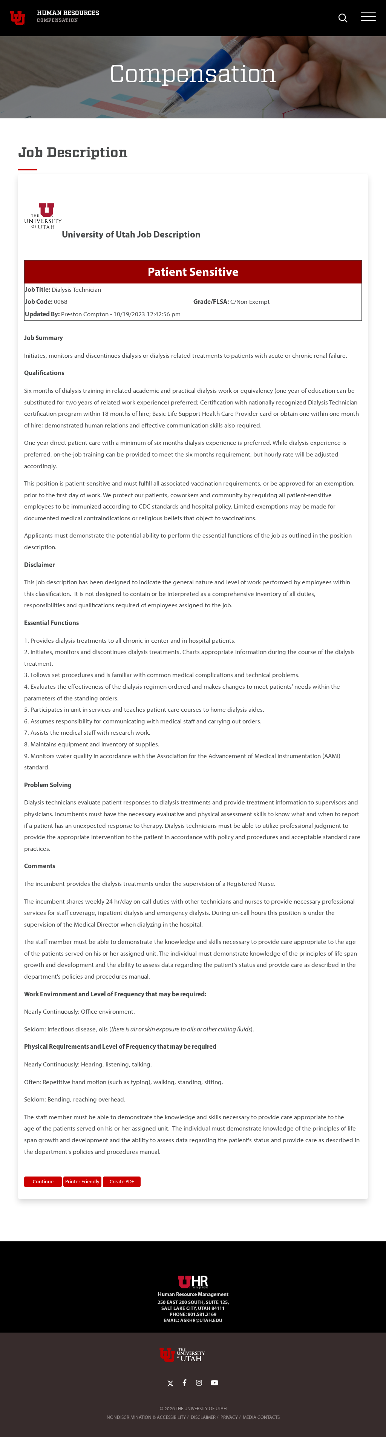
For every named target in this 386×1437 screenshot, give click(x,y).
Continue (43, 1181)
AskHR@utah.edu (201, 1320)
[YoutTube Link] (214, 1383)
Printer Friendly (82, 1181)
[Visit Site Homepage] (193, 1281)
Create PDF (122, 1181)
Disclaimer (203, 1417)
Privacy (229, 1417)
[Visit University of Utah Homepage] (17, 18)
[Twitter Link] (170, 1383)
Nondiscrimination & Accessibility (146, 1417)
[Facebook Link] (184, 1383)
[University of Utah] (193, 1355)
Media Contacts (261, 1417)
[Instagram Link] (199, 1383)
